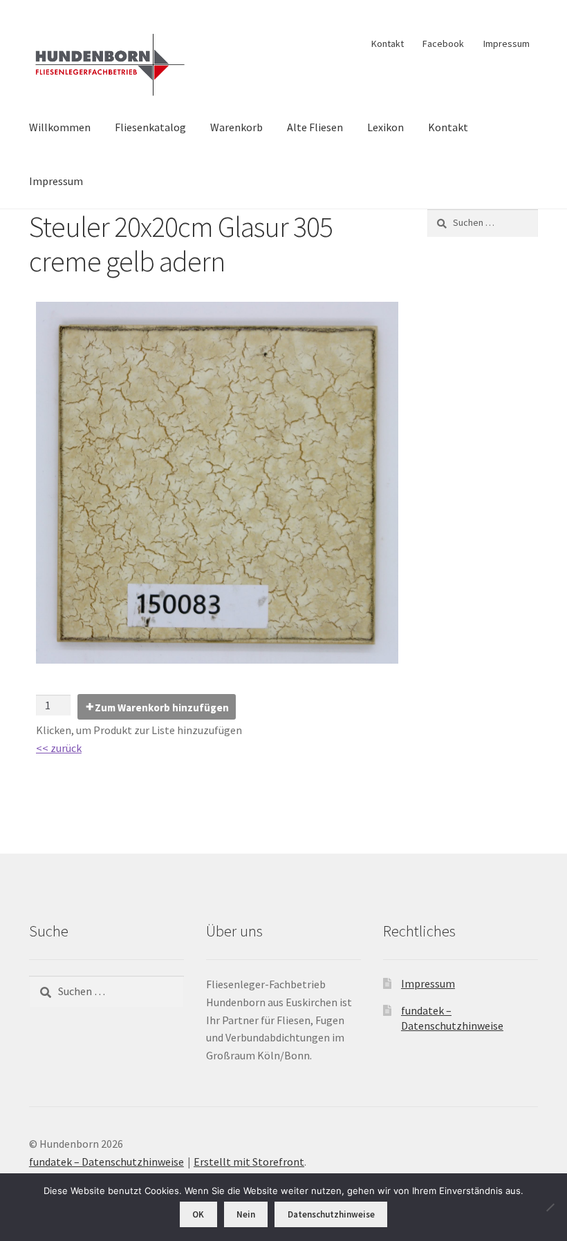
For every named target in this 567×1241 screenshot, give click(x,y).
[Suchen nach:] (482, 222)
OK (198, 1214)
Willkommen (60, 127)
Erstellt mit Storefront (249, 1161)
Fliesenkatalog (150, 127)
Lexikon (385, 127)
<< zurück (59, 748)
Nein (245, 1214)
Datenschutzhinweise (331, 1214)
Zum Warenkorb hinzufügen (162, 707)
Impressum (506, 43)
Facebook (443, 43)
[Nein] (550, 1207)
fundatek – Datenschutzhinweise (106, 1161)
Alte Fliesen (315, 127)
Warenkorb (236, 127)
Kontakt (387, 43)
